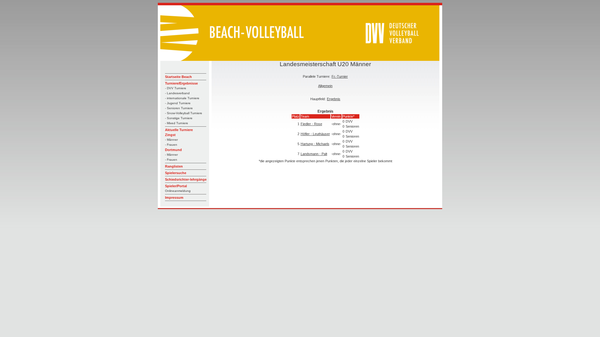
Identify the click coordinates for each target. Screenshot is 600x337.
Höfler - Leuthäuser (315, 134)
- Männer (171, 139)
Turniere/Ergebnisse (181, 83)
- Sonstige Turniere (178, 118)
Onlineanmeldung (178, 191)
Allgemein (325, 86)
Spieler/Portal (176, 186)
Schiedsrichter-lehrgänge (186, 179)
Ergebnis (333, 99)
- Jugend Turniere (178, 103)
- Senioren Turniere (179, 108)
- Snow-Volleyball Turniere (183, 113)
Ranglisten (174, 166)
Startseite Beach (178, 77)
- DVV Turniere (175, 88)
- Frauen (171, 144)
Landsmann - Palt (314, 154)
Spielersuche (175, 173)
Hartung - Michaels (315, 144)
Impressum (174, 197)
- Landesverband (177, 93)
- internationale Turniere (182, 98)
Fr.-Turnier (340, 76)
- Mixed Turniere (176, 123)
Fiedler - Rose (311, 124)
